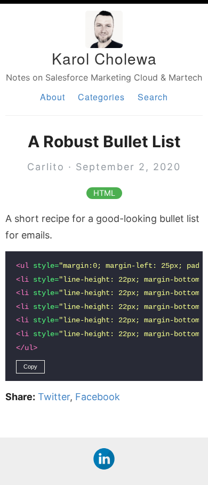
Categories (101, 97)
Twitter (54, 396)
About (52, 97)
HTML (104, 193)
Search (153, 97)
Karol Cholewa (104, 58)
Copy (30, 366)
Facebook (97, 396)
